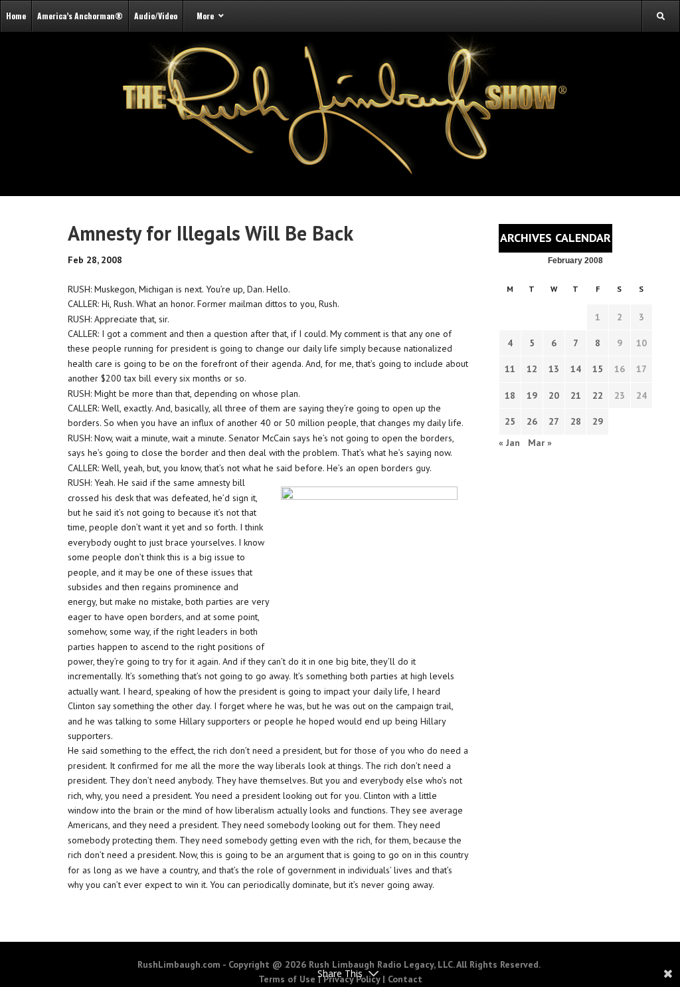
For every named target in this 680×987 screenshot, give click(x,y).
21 (575, 395)
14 (575, 369)
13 (554, 369)
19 (532, 395)
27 (554, 421)
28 (575, 421)
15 (597, 369)
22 (597, 395)
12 (532, 369)
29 (597, 421)
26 (532, 421)
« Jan (509, 443)
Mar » (540, 443)
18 (510, 395)
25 (510, 421)
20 (554, 395)
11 (510, 369)
